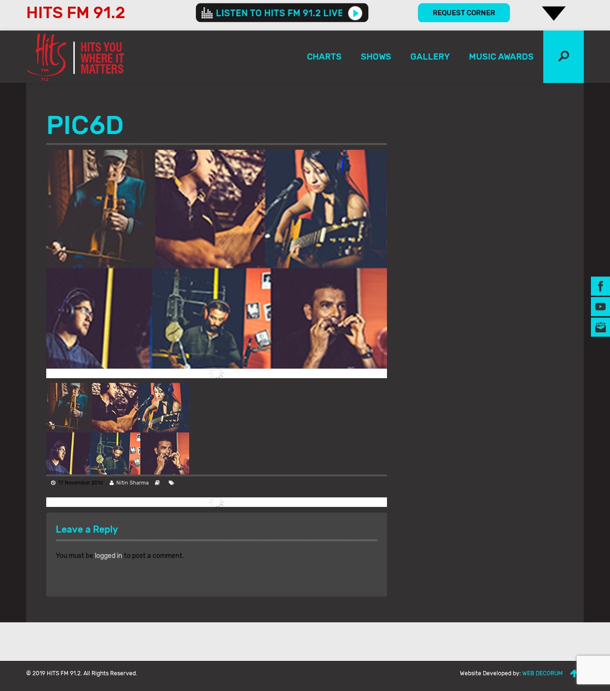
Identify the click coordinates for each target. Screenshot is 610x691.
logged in (108, 556)
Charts (324, 57)
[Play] (355, 12)
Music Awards (501, 57)
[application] (282, 12)
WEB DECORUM (542, 673)
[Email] (600, 326)
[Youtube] (600, 306)
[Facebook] (600, 285)
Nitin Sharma (132, 483)
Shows (376, 57)
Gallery (430, 57)
